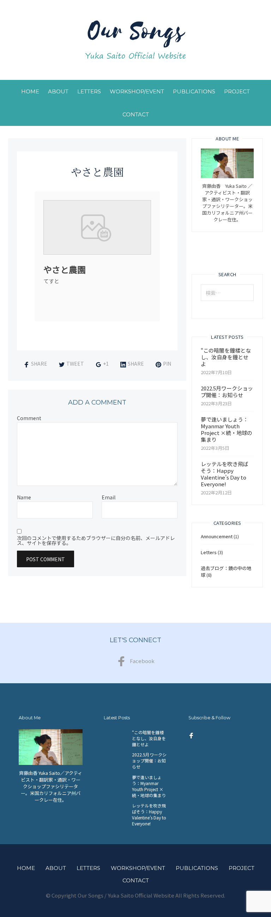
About (58, 91)
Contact (135, 114)
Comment (29, 418)
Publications (194, 91)
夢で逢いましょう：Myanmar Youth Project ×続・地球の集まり (226, 429)
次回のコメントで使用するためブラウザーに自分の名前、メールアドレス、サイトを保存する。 (96, 540)
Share (39, 363)
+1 (106, 363)
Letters (89, 91)
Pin (167, 363)
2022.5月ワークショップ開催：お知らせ (227, 391)
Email (108, 497)
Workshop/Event (137, 91)
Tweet (75, 363)
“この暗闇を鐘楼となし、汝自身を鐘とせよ (226, 357)
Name (24, 497)
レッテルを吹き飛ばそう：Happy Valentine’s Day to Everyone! (224, 474)
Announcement (217, 536)
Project (237, 91)
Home (30, 91)
